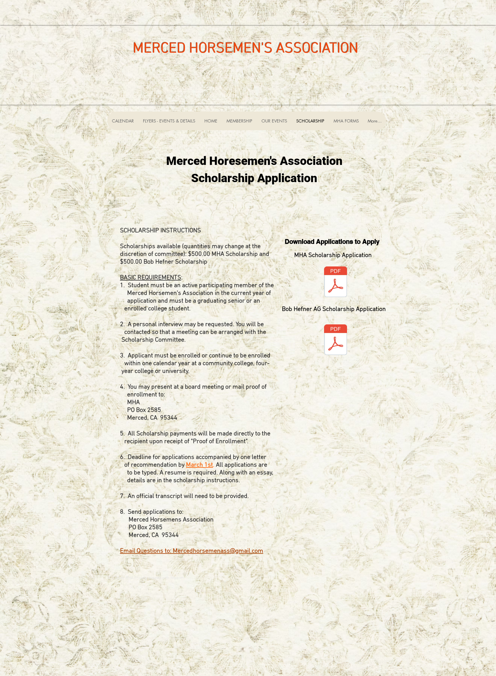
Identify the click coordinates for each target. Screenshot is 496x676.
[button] (274, 121)
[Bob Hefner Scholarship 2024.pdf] (335, 340)
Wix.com (177, 578)
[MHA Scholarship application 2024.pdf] (335, 282)
